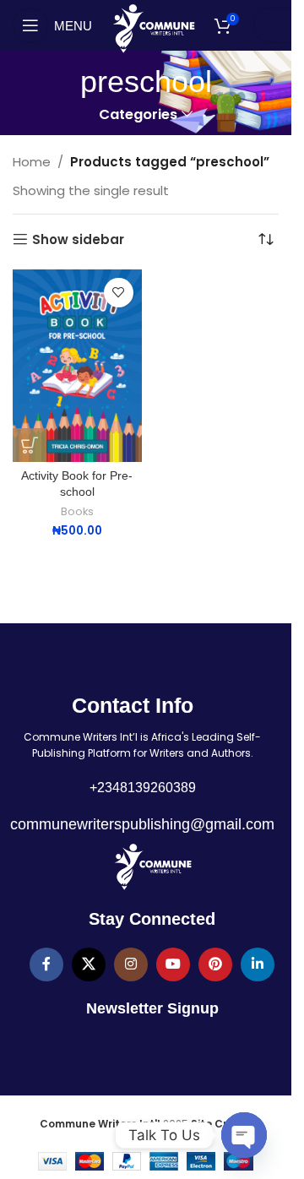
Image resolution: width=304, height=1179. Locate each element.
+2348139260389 (143, 787)
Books (77, 511)
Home (32, 162)
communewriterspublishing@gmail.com (142, 824)
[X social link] (89, 964)
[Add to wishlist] (118, 292)
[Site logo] (153, 27)
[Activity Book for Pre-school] (77, 365)
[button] (29, 445)
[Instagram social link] (131, 964)
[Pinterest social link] (215, 964)
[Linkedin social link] (257, 964)
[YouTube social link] (173, 964)
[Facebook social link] (46, 964)
